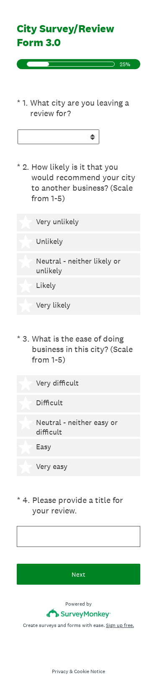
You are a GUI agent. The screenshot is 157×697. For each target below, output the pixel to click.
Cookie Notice (89, 671)
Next (78, 574)
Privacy (60, 671)
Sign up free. (120, 625)
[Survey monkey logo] (78, 613)
